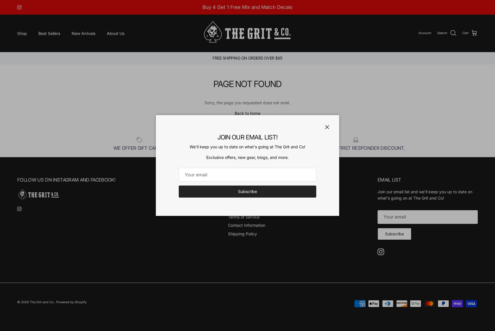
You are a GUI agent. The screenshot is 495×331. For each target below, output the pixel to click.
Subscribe (247, 191)
